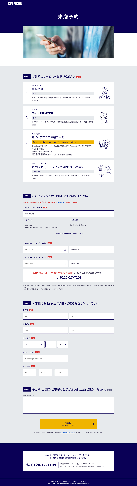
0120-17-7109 (61, 202)
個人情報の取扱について (67, 433)
